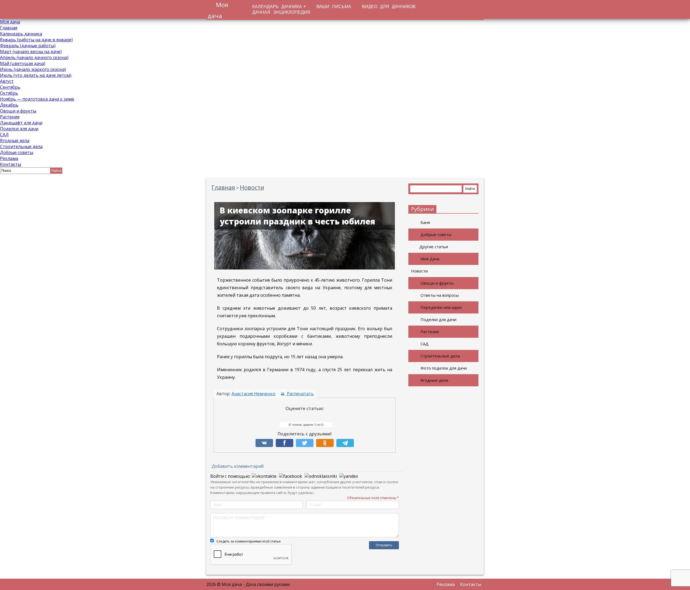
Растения (9, 117)
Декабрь (9, 105)
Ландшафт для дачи (21, 123)
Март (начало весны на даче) (31, 51)
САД (4, 135)
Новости (419, 271)
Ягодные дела (14, 141)
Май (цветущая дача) (22, 63)
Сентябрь (10, 87)
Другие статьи (433, 246)
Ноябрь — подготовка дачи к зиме (37, 99)
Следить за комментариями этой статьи (248, 541)
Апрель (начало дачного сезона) (34, 57)
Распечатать (300, 394)
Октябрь (9, 93)
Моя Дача (429, 258)
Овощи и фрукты (18, 111)
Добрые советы (16, 152)
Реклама (9, 158)
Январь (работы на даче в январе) (36, 40)
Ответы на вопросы (439, 295)
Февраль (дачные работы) (28, 46)
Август (7, 81)
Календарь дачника (21, 34)
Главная (8, 28)
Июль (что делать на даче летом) (35, 75)
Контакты (10, 164)
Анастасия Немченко (253, 394)
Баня (425, 222)
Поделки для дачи (19, 129)
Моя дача (10, 22)
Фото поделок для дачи (443, 368)
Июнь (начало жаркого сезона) (33, 69)
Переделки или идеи (441, 307)
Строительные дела (21, 146)
